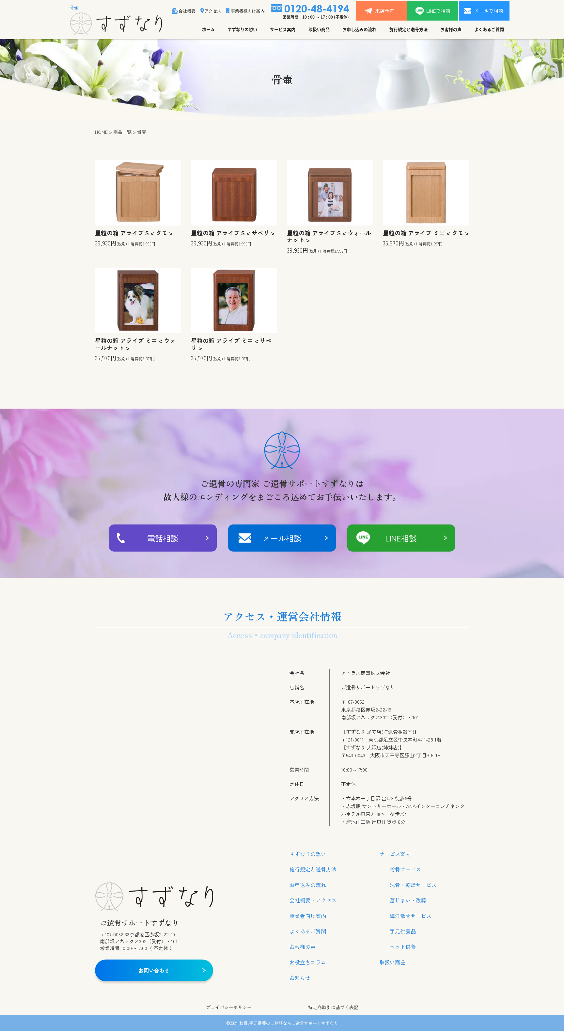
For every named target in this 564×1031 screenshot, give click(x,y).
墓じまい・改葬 (408, 900)
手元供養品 (403, 931)
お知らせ (300, 977)
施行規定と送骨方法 (408, 29)
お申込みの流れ (308, 885)
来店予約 (385, 10)
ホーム (208, 29)
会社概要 (187, 11)
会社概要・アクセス (313, 900)
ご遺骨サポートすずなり (314, 1023)
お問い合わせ (154, 970)
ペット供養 (403, 946)
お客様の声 (451, 29)
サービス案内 (282, 29)
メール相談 (282, 538)
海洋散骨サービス (410, 916)
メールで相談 (488, 10)
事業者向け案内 (308, 916)
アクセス (212, 11)
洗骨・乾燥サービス (413, 885)
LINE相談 (401, 538)
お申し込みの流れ (359, 29)
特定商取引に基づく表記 (333, 1007)
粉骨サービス (405, 869)
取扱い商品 (319, 29)
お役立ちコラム (308, 962)
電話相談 (163, 538)
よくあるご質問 (489, 29)
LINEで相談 (438, 10)
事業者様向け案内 (248, 11)
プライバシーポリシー (229, 1007)
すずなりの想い (242, 29)
